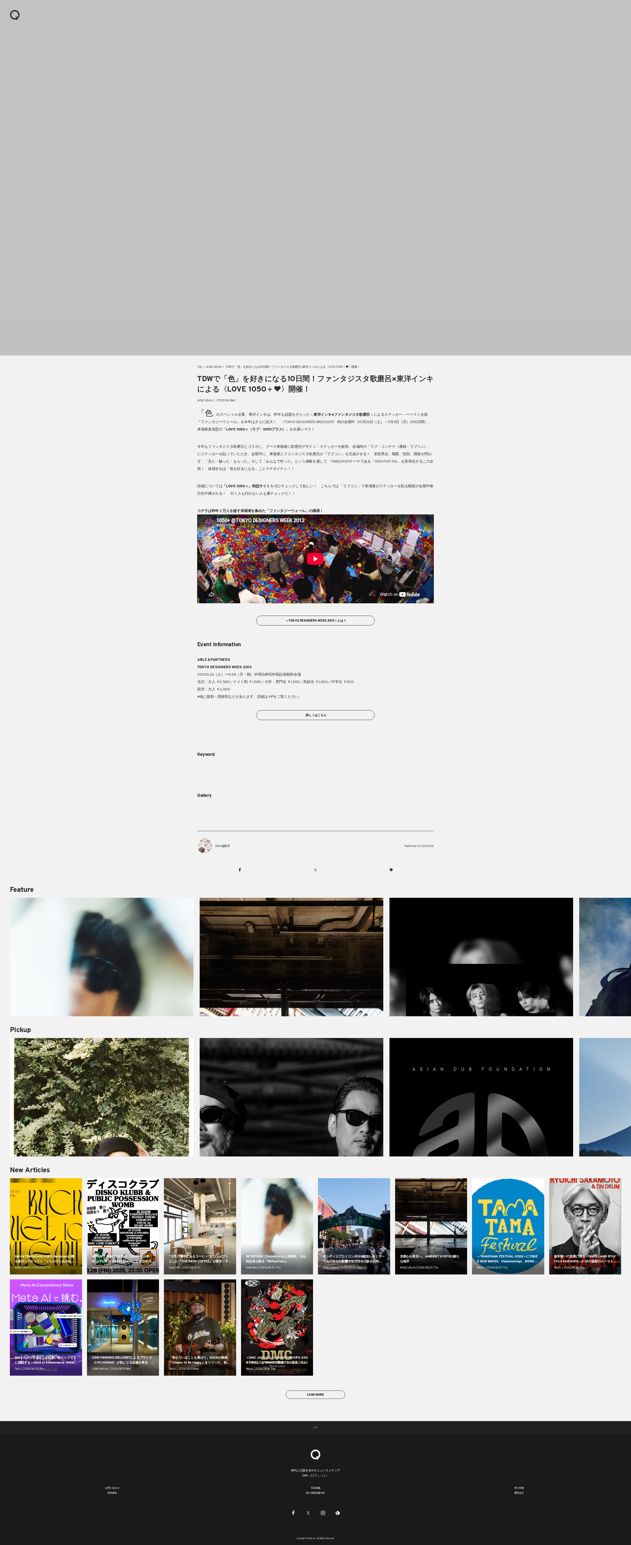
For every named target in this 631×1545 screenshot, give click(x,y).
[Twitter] (308, 1512)
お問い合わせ (112, 1487)
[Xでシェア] (315, 870)
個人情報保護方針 (315, 1492)
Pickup (20, 1029)
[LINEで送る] (391, 870)
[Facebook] (293, 1512)
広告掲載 (315, 1487)
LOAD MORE (315, 1394)
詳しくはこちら (315, 715)
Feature (22, 889)
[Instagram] (323, 1512)
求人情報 (519, 1487)
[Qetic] (15, 15)
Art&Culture (213, 367)
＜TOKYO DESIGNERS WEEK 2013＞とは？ (315, 620)
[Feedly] (337, 1512)
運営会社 (519, 1492)
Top (199, 367)
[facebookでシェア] (240, 870)
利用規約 (112, 1492)
